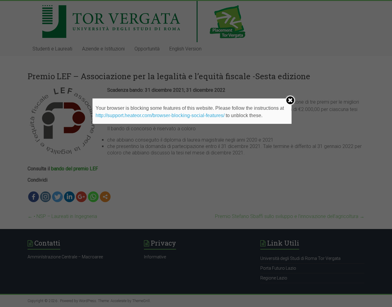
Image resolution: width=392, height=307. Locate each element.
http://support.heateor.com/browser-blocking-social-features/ (160, 115)
